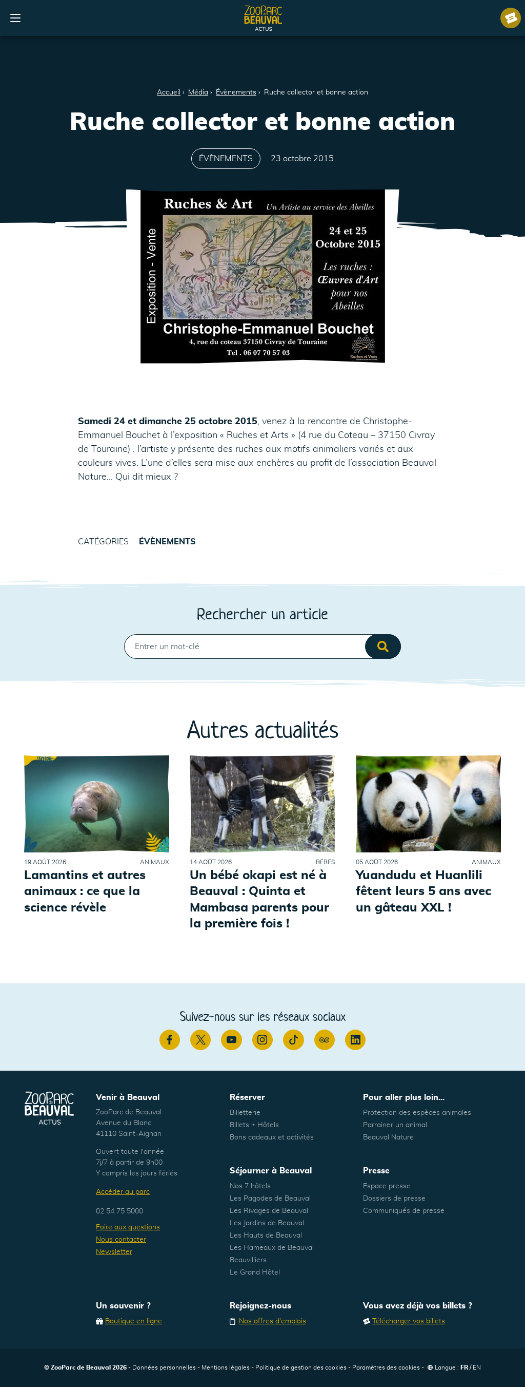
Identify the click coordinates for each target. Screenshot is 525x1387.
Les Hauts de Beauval (266, 1235)
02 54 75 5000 (119, 1211)
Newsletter (114, 1252)
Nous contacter (121, 1239)
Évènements (236, 92)
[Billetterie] (510, 18)
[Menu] (15, 18)
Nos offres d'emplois (272, 1321)
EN (477, 1367)
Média (198, 92)
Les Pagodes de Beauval (270, 1198)
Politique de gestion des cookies (301, 1367)
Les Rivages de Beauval (269, 1210)
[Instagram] (262, 1040)
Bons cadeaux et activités (272, 1137)
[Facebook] (169, 1040)
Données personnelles (164, 1367)
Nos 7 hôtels (250, 1186)
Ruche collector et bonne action (316, 92)
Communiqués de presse (404, 1210)
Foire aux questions (128, 1227)
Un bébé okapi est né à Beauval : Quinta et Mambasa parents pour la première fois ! (259, 899)
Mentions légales (225, 1367)
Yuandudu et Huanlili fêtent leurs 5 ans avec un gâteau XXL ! (423, 891)
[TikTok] (293, 1040)
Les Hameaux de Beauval (272, 1247)
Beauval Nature (388, 1137)
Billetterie (245, 1112)
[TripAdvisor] (324, 1040)
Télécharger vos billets (408, 1321)
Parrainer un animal (395, 1125)
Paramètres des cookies (386, 1367)
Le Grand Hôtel (255, 1272)
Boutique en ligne (133, 1321)
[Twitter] (200, 1040)
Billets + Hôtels (254, 1125)
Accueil (168, 92)
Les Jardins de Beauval (267, 1223)
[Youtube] (231, 1040)
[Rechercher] (383, 646)
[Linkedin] (355, 1040)
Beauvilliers (248, 1260)
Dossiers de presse (394, 1198)
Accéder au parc (123, 1191)
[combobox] (262, 646)
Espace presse (387, 1186)
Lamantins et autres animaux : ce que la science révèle (85, 891)
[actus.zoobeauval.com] (263, 18)
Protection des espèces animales (417, 1112)
